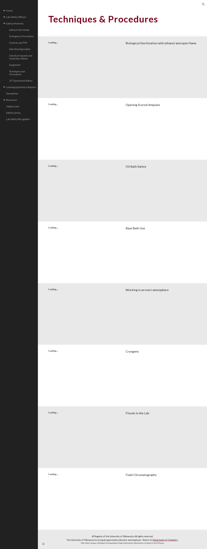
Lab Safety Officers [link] (16, 16)
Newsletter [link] (12, 93)
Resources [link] (11, 99)
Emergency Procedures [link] (21, 36)
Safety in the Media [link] (19, 29)
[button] (203, 4)
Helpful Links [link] (12, 106)
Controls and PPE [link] (18, 42)
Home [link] (9, 10)
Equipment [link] (14, 64)
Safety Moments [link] (14, 23)
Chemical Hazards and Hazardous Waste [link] (20, 57)
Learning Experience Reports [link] (21, 87)
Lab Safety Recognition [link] (18, 119)
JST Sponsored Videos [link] (20, 80)
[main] (122, 19)
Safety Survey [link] (13, 112)
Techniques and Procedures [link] (17, 73)
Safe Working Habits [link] (19, 49)
